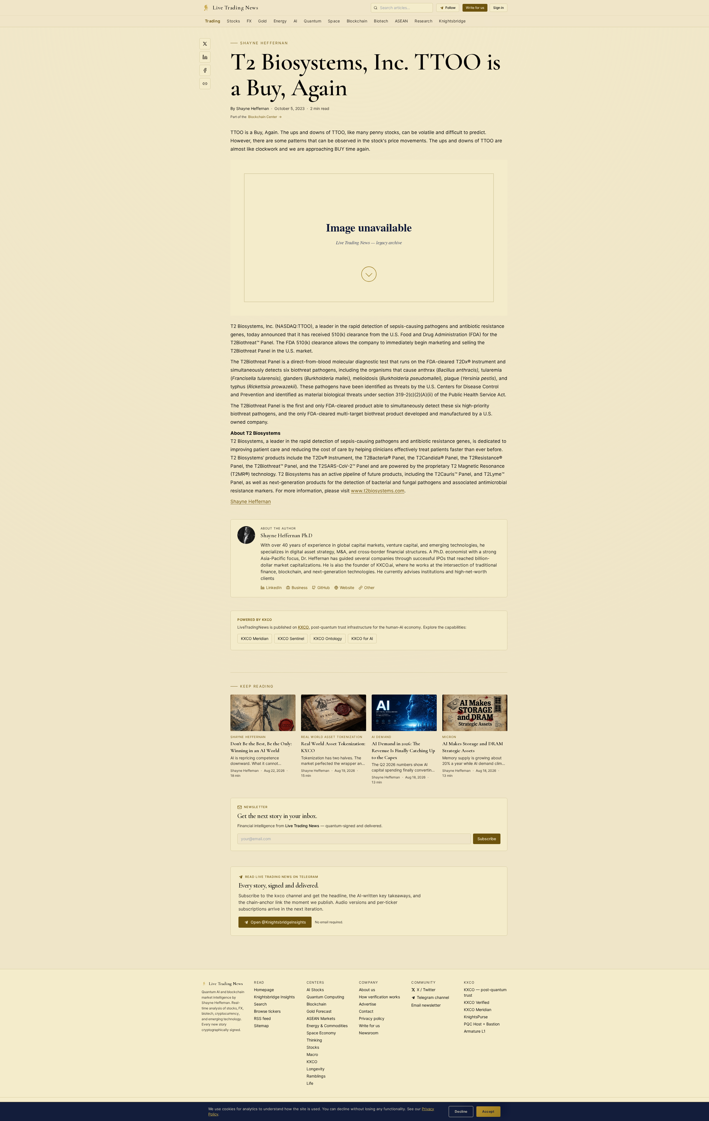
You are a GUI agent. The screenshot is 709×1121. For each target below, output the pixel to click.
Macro (312, 1054)
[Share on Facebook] (204, 70)
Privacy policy (371, 1018)
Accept (488, 1111)
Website (347, 587)
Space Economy (321, 1032)
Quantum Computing (325, 996)
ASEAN (401, 21)
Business (299, 587)
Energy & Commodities (327, 1025)
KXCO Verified (476, 1002)
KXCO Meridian (254, 638)
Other (369, 587)
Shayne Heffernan (264, 43)
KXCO (303, 627)
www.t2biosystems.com (377, 490)
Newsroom (368, 1032)
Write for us (475, 8)
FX (249, 21)
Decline (461, 1111)
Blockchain (357, 21)
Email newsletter (426, 1005)
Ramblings (316, 1076)
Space (334, 21)
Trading (212, 21)
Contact (366, 1011)
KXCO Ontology (328, 638)
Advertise (367, 1004)
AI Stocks (315, 989)
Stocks (233, 21)
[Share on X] (204, 43)
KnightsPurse (476, 1016)
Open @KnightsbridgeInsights (278, 922)
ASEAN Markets (321, 1018)
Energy (280, 21)
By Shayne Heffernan (249, 108)
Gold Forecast (319, 1011)
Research (423, 21)
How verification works (379, 996)
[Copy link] (204, 83)
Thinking (314, 1040)
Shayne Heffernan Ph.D (286, 535)
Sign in (498, 8)
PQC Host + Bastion (482, 1024)
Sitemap (261, 1025)
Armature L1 (474, 1031)
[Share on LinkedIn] (204, 57)
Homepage (264, 989)
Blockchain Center (256, 117)
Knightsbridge (452, 21)
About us (367, 989)
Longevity (316, 1068)
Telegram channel (433, 997)
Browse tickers (267, 1011)
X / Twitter (426, 989)
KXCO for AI (362, 638)
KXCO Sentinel (291, 638)
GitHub (323, 587)
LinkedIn (274, 587)
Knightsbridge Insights (274, 996)
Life (310, 1083)
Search (260, 1004)
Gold (262, 21)
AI (295, 21)
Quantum (312, 21)
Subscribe (486, 838)
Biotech (381, 21)
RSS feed (262, 1018)
